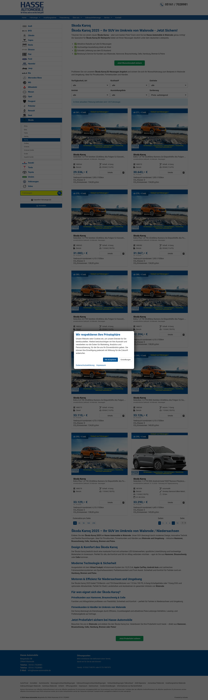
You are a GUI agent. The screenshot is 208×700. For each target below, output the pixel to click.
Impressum (101, 365)
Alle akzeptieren (110, 360)
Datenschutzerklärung (85, 365)
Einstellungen (126, 360)
